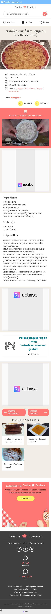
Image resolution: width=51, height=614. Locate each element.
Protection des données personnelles (25, 595)
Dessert (20, 88)
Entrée (46, 22)
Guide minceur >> (13, 2)
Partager (44, 103)
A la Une (10, 22)
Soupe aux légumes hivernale (37, 440)
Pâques (32, 88)
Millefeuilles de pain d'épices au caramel (13, 440)
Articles (29, 22)
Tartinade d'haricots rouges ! (13, 465)
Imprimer (28, 103)
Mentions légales (21, 589)
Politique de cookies (34, 587)
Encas (39, 88)
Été (26, 88)
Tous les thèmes (15, 587)
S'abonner (25, 498)
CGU (35, 589)
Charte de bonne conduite (25, 592)
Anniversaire (14, 91)
